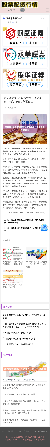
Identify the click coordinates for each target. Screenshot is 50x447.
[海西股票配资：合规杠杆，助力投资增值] (25, 368)
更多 (43, 18)
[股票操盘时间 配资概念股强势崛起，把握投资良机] (13, 253)
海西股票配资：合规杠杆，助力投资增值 (19, 379)
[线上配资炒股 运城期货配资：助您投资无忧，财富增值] (36, 253)
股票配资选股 (24, 431)
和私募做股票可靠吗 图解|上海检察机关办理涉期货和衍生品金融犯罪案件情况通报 (24, 411)
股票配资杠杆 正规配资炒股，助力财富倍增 (21, 394)
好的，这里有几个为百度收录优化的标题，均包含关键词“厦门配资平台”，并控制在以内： (24, 325)
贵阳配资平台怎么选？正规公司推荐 (19, 338)
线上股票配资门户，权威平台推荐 (18, 344)
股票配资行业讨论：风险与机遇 (17, 332)
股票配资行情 (7, 431)
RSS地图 (31, 437)
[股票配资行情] (19, 4)
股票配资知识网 (41, 431)
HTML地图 (39, 437)
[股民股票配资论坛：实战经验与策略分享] (13, 276)
